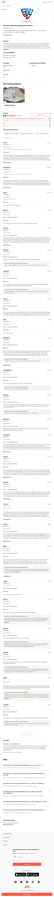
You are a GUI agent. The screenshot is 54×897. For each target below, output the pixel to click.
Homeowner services (7, 833)
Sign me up (27, 864)
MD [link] (7, 5)
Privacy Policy (30, 890)
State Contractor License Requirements (11, 744)
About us (5, 844)
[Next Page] (34, 732)
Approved (4, 9)
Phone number (8, 35)
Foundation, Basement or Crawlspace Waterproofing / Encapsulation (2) (19, 133)
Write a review (41, 114)
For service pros (6, 837)
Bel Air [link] (10, 5)
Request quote (27, 894)
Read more (5, 49)
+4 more (23, 32)
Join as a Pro (45, 2)
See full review (6, 162)
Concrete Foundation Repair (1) (42, 133)
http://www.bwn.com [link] (8, 824)
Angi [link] (4, 5)
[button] (14, 98)
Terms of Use (23, 890)
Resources (5, 841)
